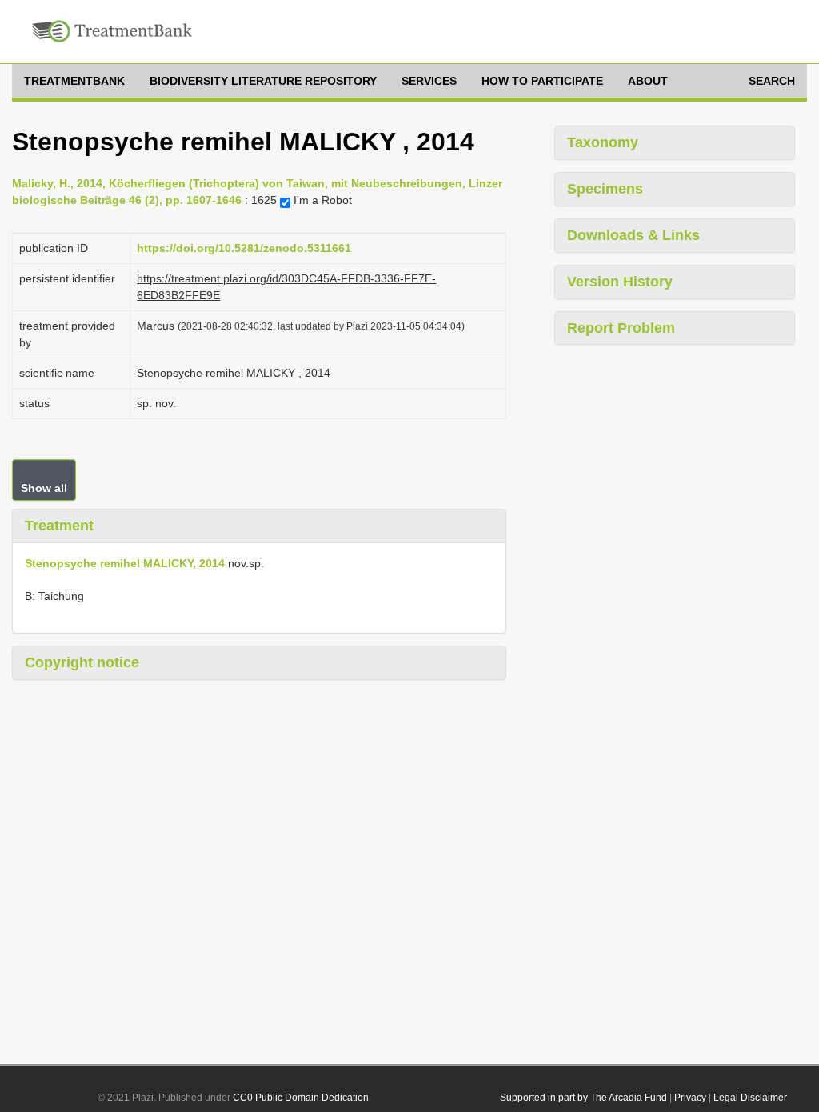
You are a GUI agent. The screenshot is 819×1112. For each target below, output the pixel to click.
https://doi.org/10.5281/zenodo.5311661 (244, 248)
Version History (620, 282)
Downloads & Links (633, 235)
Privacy (690, 1097)
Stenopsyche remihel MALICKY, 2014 (125, 563)
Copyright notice (82, 662)
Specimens (605, 189)
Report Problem (621, 328)
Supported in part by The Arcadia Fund (583, 1097)
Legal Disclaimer (750, 1097)
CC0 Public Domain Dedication (301, 1097)
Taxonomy (602, 142)
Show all (44, 488)
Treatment (59, 526)
